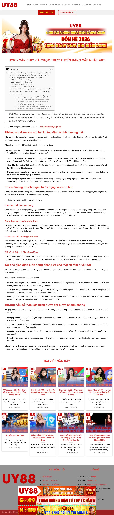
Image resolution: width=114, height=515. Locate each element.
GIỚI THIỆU (47, 477)
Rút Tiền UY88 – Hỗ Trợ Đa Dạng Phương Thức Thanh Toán (34, 97)
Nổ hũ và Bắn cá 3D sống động (24, 86)
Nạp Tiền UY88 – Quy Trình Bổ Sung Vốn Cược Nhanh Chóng (34, 99)
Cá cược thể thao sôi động (23, 80)
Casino (35, 5)
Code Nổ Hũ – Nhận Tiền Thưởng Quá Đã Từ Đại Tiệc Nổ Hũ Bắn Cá (36, 106)
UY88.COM (92, 481)
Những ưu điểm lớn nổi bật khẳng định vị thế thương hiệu (30, 75)
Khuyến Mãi (87, 5)
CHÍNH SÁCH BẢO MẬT (52, 485)
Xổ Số (57, 5)
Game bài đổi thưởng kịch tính (24, 84)
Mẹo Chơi (97, 5)
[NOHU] (57, 510)
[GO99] (57, 500)
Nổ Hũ (51, 5)
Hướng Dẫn (75, 5)
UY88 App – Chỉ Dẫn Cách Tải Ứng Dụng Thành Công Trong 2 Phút (35, 96)
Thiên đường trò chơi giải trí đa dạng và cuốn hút (27, 78)
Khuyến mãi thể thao (24, 103)
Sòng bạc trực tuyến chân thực (24, 82)
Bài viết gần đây (16, 94)
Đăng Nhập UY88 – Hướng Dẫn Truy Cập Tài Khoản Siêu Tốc (34, 101)
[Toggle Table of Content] (49, 69)
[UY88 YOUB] (13, 5)
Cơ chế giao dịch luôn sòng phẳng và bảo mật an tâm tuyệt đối (31, 89)
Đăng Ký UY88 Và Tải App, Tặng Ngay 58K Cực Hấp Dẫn (33, 104)
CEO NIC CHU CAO (50, 481)
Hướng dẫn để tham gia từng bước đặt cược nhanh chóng (30, 91)
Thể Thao (43, 5)
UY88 (29, 5)
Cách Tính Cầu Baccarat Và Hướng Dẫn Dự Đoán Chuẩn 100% (34, 108)
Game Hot (66, 5)
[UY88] (57, 491)
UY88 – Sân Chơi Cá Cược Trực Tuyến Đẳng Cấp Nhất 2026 (29, 73)
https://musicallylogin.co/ (97, 485)
